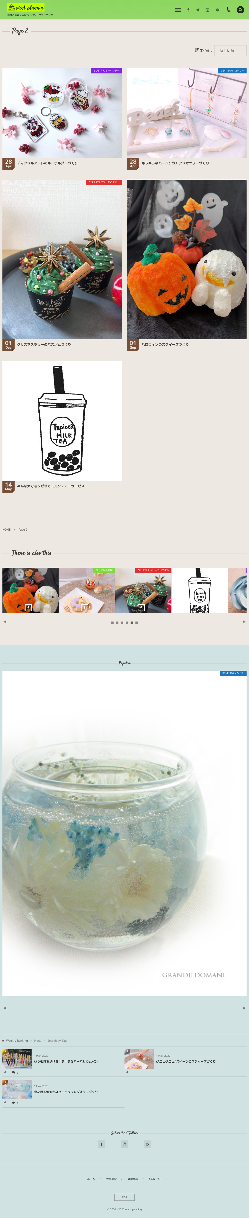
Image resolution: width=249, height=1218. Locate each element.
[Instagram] (207, 9)
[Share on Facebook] (188, 9)
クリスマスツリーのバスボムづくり (44, 344)
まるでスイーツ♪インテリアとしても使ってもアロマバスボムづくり (143, 590)
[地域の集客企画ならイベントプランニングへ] (25, 7)
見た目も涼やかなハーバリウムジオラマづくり (66, 1092)
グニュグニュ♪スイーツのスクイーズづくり (124, 833)
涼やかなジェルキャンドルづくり (200, 590)
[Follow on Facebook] (101, 1144)
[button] (240, 9)
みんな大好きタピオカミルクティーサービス (51, 486)
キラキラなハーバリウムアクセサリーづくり (175, 163)
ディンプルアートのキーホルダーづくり (47, 163)
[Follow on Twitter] (198, 9)
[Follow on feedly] (217, 9)
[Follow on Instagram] (124, 1144)
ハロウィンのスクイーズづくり (165, 344)
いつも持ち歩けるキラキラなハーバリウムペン (66, 1061)
